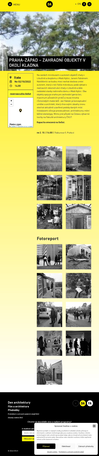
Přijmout (46, 446)
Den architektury (19, 402)
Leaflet (13, 126)
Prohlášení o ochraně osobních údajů (71, 452)
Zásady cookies (52, 452)
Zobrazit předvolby (86, 446)
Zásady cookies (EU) (15, 418)
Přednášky (13, 410)
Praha (17, 77)
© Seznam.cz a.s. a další (24, 126)
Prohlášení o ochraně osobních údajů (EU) (23, 414)
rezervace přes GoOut (20, 93)
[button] (94, 426)
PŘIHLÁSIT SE (29, 439)
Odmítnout (66, 446)
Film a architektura (18, 406)
